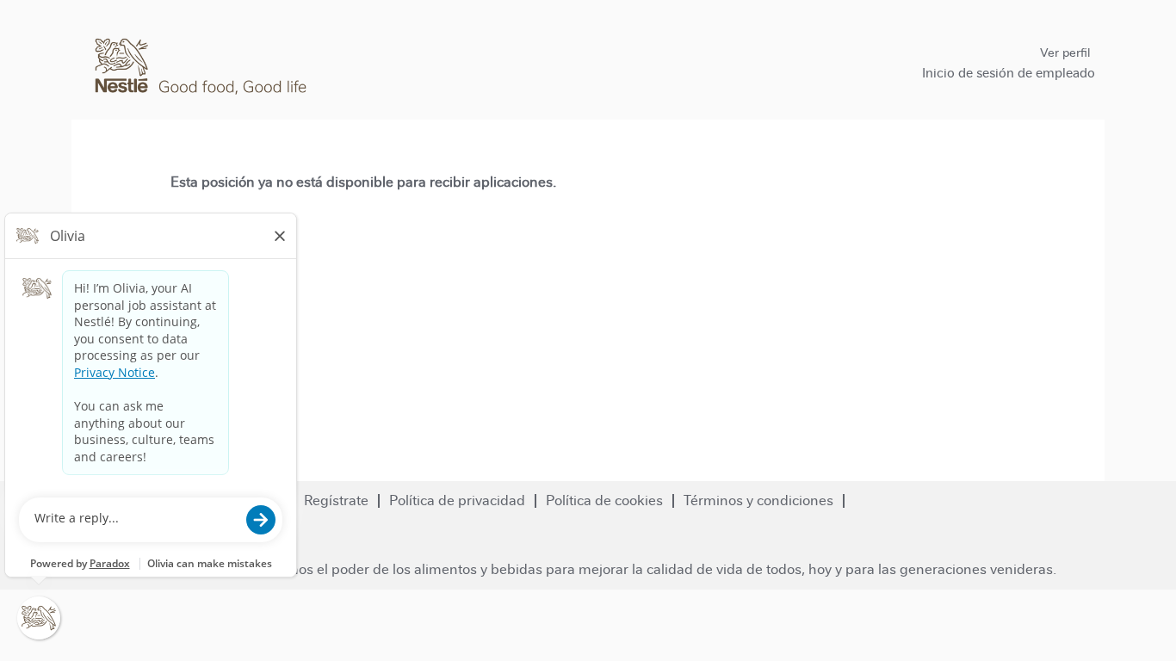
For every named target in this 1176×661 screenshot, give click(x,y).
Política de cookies (604, 500)
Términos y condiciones (758, 500)
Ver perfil (1065, 52)
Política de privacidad (457, 500)
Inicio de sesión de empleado (1008, 73)
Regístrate (336, 500)
